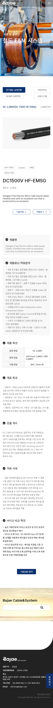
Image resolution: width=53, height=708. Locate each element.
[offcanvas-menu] (49, 3)
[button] (9, 168)
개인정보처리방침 (43, 694)
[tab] (21, 108)
